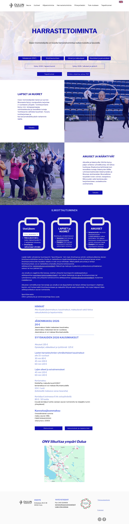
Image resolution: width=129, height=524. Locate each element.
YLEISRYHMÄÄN (93, 236)
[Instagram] (99, 519)
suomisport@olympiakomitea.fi (45, 275)
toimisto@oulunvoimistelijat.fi (44, 266)
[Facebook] (104, 519)
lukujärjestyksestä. (63, 240)
